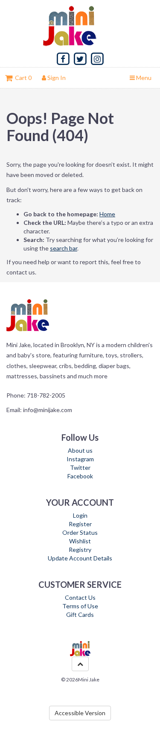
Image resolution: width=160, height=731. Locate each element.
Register (80, 524)
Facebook (80, 476)
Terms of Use (80, 606)
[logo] (80, 25)
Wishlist (80, 541)
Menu (143, 77)
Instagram (80, 459)
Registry (80, 549)
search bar (63, 248)
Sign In (56, 77)
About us (80, 450)
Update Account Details (80, 558)
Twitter (80, 467)
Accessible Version (80, 712)
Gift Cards (80, 614)
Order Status (80, 532)
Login (80, 515)
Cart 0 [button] (22, 77)
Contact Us (80, 597)
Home (107, 214)
